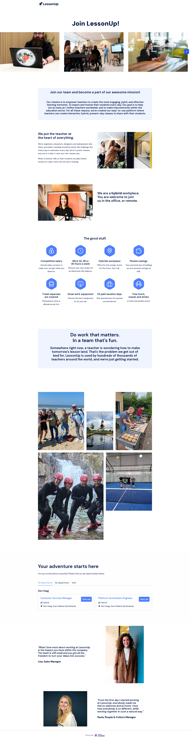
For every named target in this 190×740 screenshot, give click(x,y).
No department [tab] (62, 582)
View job (86, 599)
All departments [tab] (45, 582)
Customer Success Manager (56, 598)
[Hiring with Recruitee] (95, 735)
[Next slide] (186, 51)
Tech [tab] (74, 582)
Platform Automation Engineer (115, 598)
